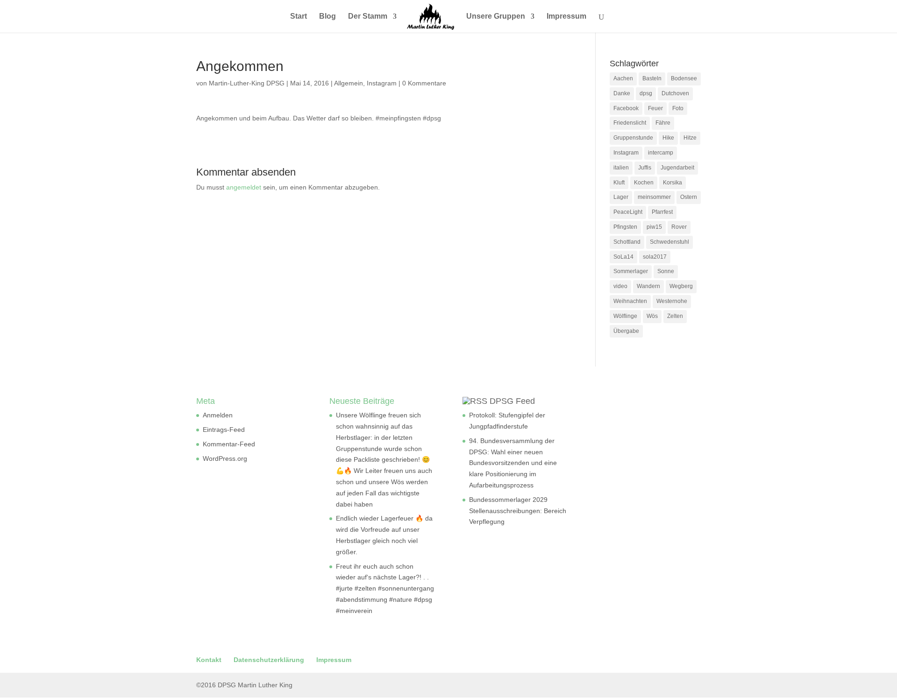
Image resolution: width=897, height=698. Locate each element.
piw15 (654, 227)
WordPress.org (225, 458)
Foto (677, 108)
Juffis (644, 167)
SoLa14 (623, 257)
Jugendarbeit (677, 167)
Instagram (382, 83)
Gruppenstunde (633, 137)
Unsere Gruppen (495, 16)
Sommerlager (630, 271)
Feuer (655, 108)
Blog (327, 16)
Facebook (626, 108)
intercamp (660, 152)
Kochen (644, 182)
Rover (679, 227)
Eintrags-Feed (224, 429)
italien (621, 167)
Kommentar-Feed (229, 444)
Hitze (690, 137)
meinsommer (654, 197)
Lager (620, 197)
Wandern (648, 286)
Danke (621, 93)
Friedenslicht (629, 123)
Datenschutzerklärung (269, 659)
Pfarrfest (662, 212)
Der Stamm (367, 16)
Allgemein (348, 83)
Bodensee (684, 78)
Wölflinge (625, 316)
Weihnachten (630, 301)
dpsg (646, 93)
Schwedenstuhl (669, 242)
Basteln (652, 78)
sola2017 (655, 257)
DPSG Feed (512, 401)
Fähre (662, 123)
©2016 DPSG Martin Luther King (244, 685)
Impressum (566, 16)
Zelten (675, 316)
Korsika (672, 182)
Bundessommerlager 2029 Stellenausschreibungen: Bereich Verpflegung (517, 511)
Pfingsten (625, 227)
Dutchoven (675, 93)
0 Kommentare (424, 83)
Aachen (623, 78)
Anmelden (218, 415)
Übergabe (626, 331)
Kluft (619, 182)
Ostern (688, 197)
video (620, 286)
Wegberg (681, 286)
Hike (668, 137)
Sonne (665, 271)
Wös (652, 316)
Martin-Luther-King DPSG (247, 83)
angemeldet (243, 187)
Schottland (627, 242)
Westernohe (671, 301)
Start (298, 16)
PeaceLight (627, 212)
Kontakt (208, 659)
